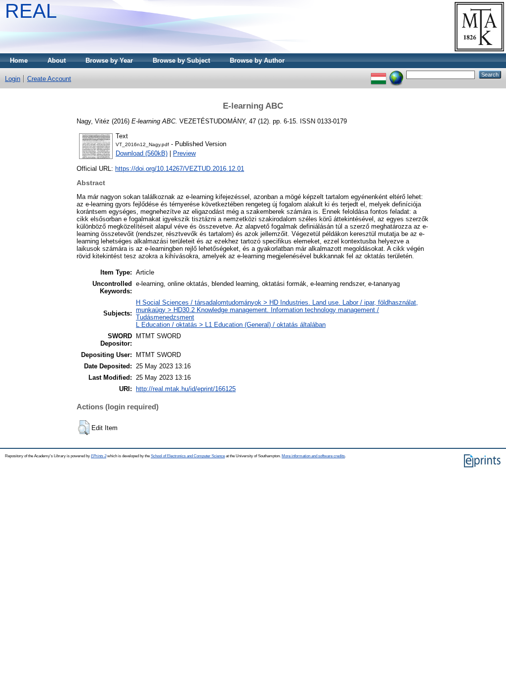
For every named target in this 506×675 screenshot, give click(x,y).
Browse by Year (109, 60)
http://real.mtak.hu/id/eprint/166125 (186, 389)
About (56, 60)
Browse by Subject (181, 60)
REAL (31, 11)
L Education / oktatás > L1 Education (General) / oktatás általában (231, 324)
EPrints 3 (98, 456)
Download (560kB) (142, 153)
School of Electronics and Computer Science (188, 456)
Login (12, 78)
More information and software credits (313, 456)
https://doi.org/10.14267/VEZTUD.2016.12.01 (179, 168)
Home (19, 60)
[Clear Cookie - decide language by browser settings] (396, 74)
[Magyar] (378, 74)
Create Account (49, 78)
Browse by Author (257, 60)
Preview (184, 153)
